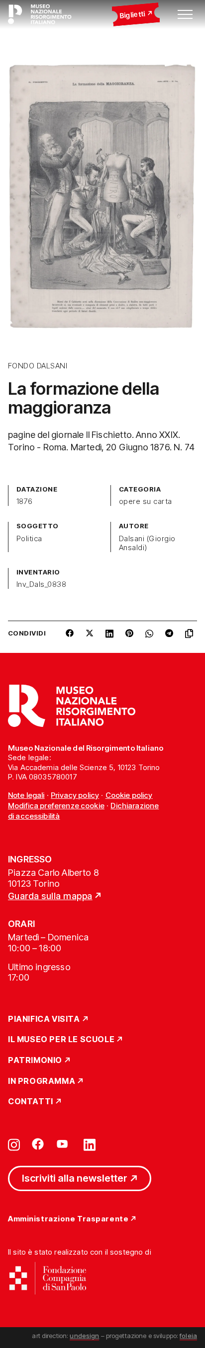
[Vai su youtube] (64, 1144)
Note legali (26, 795)
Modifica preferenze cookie (56, 805)
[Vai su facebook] (38, 1144)
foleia (188, 1336)
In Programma (41, 1081)
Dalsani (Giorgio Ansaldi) (147, 543)
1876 (24, 501)
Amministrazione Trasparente (68, 1219)
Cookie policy (129, 795)
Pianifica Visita (44, 1019)
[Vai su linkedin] (90, 1144)
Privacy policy (75, 795)
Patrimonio (35, 1060)
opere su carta (145, 501)
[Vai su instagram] (14, 1144)
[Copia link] (191, 637)
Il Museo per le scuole (61, 1039)
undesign (84, 1336)
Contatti (30, 1101)
